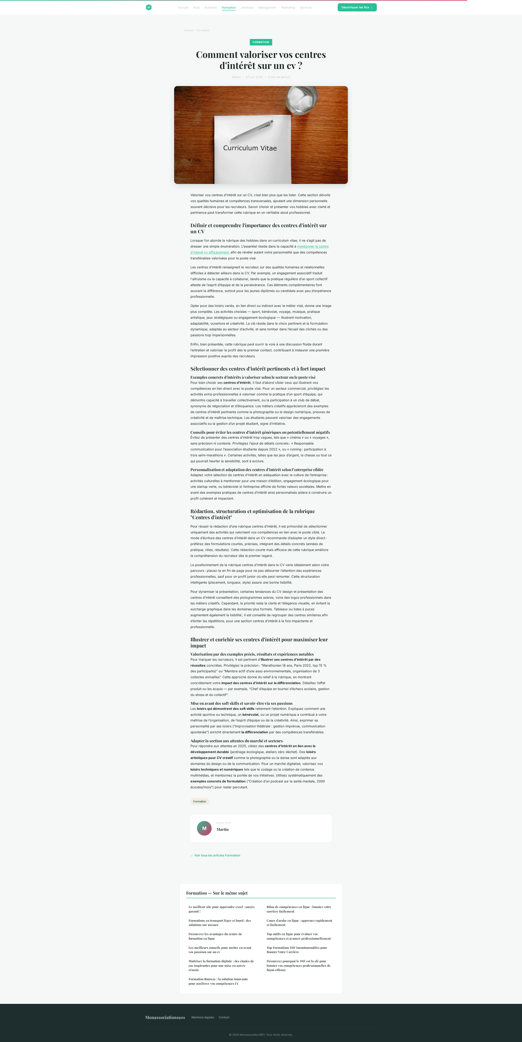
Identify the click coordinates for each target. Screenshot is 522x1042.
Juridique (247, 7)
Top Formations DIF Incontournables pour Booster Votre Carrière (297, 950)
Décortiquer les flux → (357, 7)
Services (306, 7)
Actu (196, 7)
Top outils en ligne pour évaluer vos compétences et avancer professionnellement (299, 936)
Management (267, 7)
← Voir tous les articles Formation (215, 855)
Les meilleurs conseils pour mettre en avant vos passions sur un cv (220, 950)
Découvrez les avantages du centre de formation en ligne (215, 936)
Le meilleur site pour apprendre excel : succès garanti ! (221, 909)
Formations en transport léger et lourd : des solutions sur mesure (220, 922)
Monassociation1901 (165, 1017)
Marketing (288, 7)
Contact (224, 1017)
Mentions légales (202, 1017)
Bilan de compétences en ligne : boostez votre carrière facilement (299, 909)
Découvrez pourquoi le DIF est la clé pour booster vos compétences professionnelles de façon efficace (299, 965)
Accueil (183, 7)
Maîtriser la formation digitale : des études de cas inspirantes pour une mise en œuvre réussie (221, 965)
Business (211, 7)
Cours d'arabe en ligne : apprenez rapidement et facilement (299, 922)
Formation (229, 7)
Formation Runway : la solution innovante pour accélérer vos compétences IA (218, 981)
